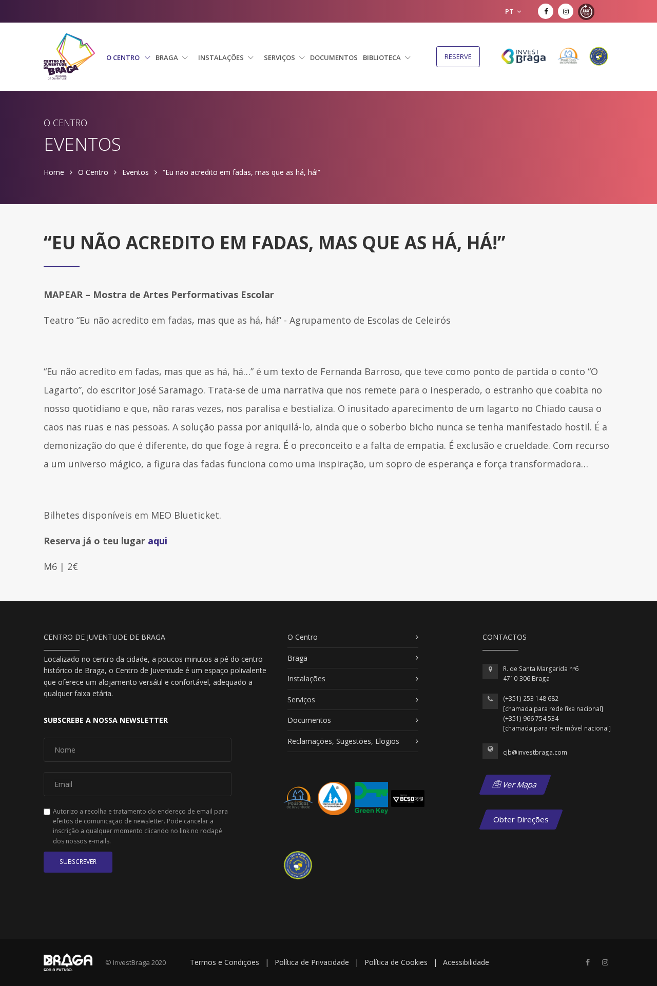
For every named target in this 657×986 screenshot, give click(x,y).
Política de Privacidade (312, 962)
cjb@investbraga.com (535, 752)
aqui (157, 541)
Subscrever (78, 861)
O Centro (123, 57)
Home (54, 172)
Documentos (334, 57)
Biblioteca (382, 57)
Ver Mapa (519, 784)
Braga (168, 57)
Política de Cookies (396, 962)
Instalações (221, 57)
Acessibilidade (466, 962)
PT (510, 11)
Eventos (135, 172)
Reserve (458, 56)
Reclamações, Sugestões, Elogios (343, 741)
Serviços (280, 57)
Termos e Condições (224, 962)
